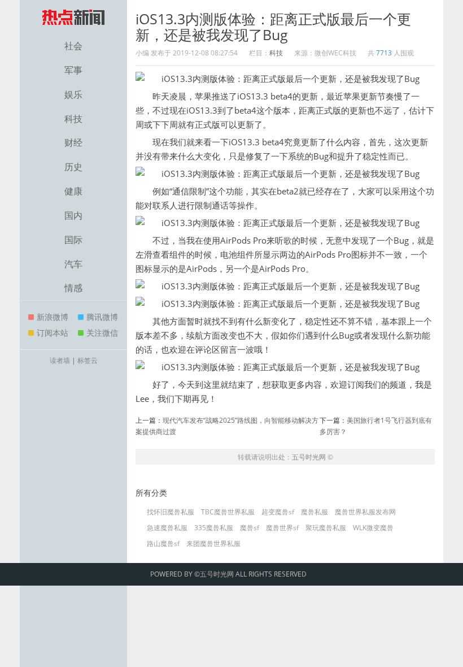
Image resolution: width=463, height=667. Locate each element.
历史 (73, 167)
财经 (73, 142)
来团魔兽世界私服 (213, 544)
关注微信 (102, 332)
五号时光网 (309, 457)
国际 (73, 239)
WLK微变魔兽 (373, 528)
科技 (73, 118)
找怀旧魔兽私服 (170, 512)
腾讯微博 (102, 316)
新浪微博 (52, 316)
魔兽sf (249, 528)
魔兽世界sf (282, 528)
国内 (73, 215)
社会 (73, 46)
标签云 (87, 360)
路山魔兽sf (163, 544)
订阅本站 (52, 332)
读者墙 (60, 360)
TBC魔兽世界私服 (228, 512)
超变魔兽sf (277, 512)
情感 (73, 287)
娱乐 (73, 94)
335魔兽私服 (213, 528)
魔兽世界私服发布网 (365, 512)
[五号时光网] (73, 17)
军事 (73, 70)
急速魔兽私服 (167, 528)
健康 (73, 191)
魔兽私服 (314, 512)
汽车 (73, 264)
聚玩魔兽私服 (325, 528)
